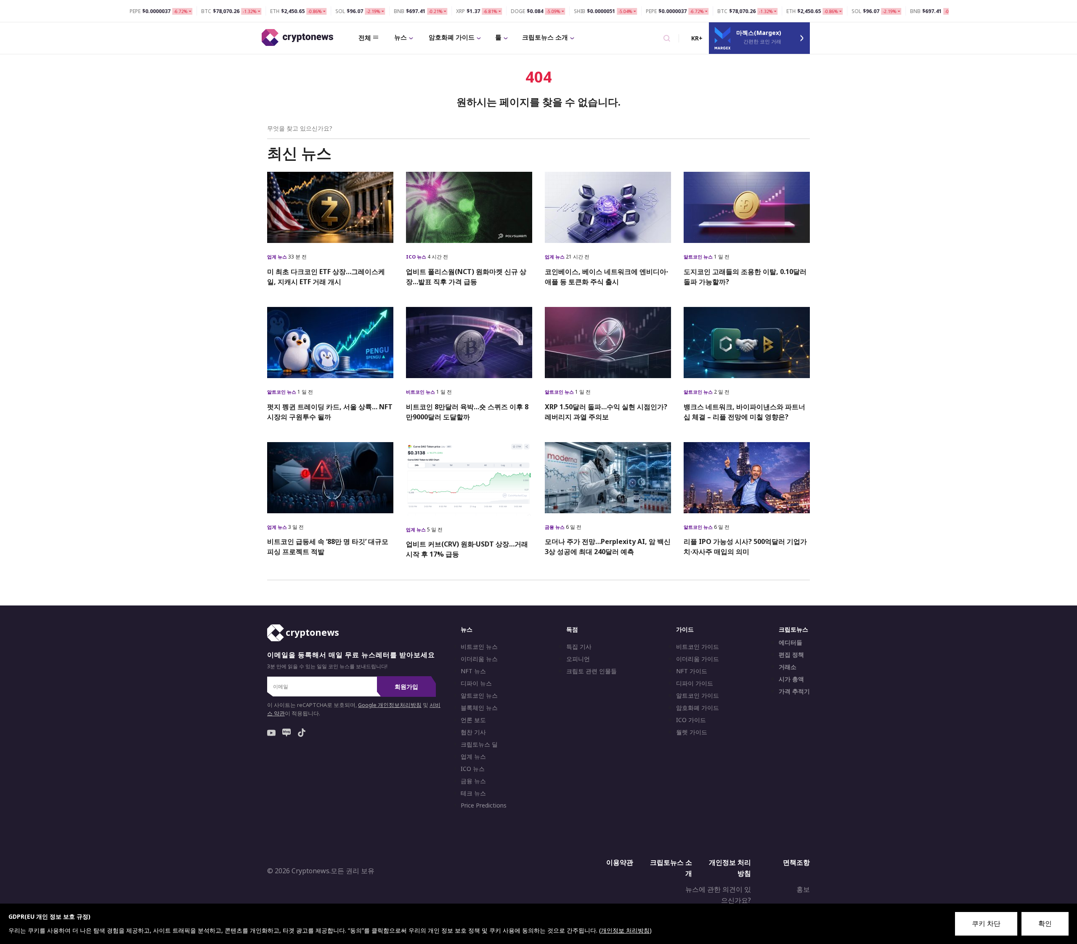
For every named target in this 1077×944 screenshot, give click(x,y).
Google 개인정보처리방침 (390, 705)
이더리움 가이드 (697, 659)
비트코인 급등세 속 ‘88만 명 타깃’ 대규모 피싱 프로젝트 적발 (327, 546)
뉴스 (400, 37)
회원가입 (406, 687)
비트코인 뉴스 (421, 392)
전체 (364, 37)
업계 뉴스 (277, 256)
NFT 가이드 (691, 671)
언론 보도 (473, 720)
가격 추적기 (794, 691)
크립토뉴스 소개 (545, 37)
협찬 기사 (473, 732)
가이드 (685, 629)
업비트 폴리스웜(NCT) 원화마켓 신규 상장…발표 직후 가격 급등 (466, 276)
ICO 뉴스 (416, 256)
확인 (1045, 923)
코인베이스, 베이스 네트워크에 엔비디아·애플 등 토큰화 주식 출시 (606, 276)
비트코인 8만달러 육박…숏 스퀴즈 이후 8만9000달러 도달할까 (467, 411)
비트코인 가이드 (697, 646)
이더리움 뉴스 (479, 659)
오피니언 (578, 659)
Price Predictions (484, 805)
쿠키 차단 (986, 923)
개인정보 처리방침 (730, 868)
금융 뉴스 (555, 527)
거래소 (787, 667)
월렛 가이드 (691, 732)
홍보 (803, 889)
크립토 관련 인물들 (591, 671)
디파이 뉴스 (476, 683)
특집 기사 (579, 646)
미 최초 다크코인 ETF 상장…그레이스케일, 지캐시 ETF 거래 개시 (326, 276)
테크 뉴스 (473, 793)
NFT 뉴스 (473, 671)
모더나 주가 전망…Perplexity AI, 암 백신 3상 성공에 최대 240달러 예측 (608, 546)
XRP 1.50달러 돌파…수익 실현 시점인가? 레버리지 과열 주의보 (606, 411)
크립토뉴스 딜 (479, 744)
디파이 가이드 (694, 683)
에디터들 (790, 642)
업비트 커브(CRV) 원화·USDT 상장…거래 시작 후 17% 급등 (467, 549)
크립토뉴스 (793, 629)
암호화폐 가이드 (452, 37)
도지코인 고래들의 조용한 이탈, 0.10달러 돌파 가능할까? (745, 276)
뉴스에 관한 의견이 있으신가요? (718, 895)
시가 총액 (791, 679)
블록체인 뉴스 (479, 707)
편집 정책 (791, 654)
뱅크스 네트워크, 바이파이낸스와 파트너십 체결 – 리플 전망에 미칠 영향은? (744, 411)
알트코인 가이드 (697, 695)
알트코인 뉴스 (699, 256)
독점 (572, 629)
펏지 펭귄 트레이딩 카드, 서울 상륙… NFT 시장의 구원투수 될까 (330, 411)
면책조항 (796, 862)
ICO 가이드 (691, 720)
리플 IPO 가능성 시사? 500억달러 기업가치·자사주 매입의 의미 (745, 546)
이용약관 (619, 862)
